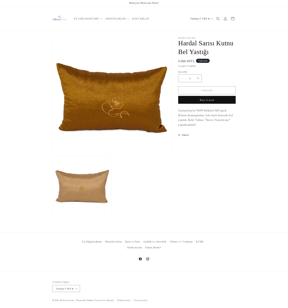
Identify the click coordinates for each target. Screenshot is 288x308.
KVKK (200, 241)
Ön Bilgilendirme (92, 241)
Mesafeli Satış (113, 241)
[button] (88, 18)
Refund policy (124, 300)
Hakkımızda (134, 247)
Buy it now (207, 100)
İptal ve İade (132, 241)
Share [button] (185, 134)
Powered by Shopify (104, 300)
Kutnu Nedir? (153, 247)
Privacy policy (141, 300)
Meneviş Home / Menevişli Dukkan (77, 300)
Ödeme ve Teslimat (181, 241)
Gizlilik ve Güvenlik (154, 241)
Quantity (182, 71)
